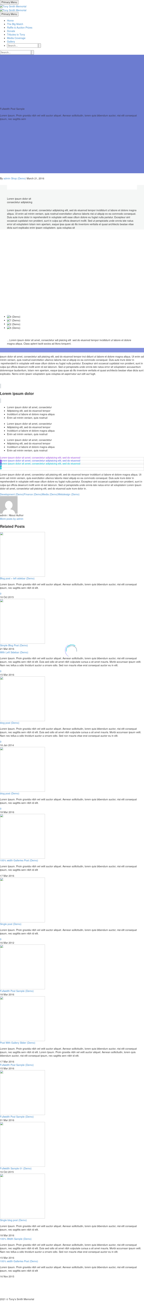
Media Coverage (16, 38)
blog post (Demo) (9, 722)
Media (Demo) (50, 494)
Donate (11, 31)
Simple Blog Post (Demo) (14, 645)
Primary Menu (9, 2)
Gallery (11, 41)
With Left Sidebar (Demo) (14, 652)
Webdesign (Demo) (69, 494)
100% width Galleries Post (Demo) (19, 860)
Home (10, 20)
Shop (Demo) (18, 178)
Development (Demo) (12, 494)
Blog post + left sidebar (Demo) (17, 578)
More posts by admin (11, 518)
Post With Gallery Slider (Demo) (17, 1042)
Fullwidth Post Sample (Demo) (17, 991)
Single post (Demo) (10, 924)
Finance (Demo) (33, 494)
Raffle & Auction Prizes (19, 27)
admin (7, 178)
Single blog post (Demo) (13, 1220)
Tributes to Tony (16, 34)
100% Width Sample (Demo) (16, 1239)
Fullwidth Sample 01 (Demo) (16, 1168)
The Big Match (15, 24)
